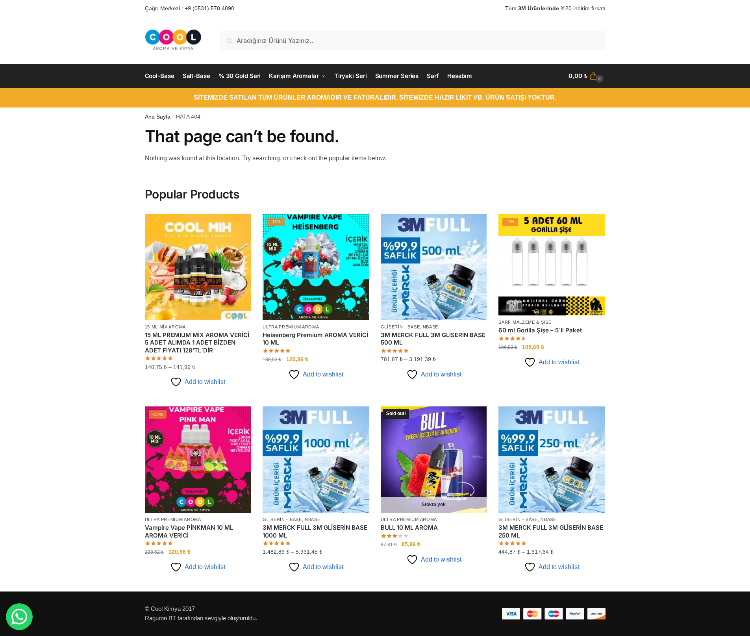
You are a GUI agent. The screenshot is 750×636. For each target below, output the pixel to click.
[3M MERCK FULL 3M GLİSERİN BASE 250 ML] (551, 459)
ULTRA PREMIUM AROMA (291, 326)
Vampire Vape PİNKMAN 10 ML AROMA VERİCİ (189, 531)
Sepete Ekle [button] (315, 397)
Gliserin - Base (400, 326)
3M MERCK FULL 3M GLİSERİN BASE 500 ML (433, 339)
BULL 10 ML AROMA (409, 527)
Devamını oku (433, 582)
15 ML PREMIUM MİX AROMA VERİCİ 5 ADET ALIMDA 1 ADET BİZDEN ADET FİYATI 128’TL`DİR (197, 342)
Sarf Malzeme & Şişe (524, 322)
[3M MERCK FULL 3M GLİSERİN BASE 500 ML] (434, 267)
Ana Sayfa (157, 117)
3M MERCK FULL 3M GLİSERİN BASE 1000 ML (315, 531)
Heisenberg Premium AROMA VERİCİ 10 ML (315, 339)
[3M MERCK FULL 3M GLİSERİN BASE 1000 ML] (316, 459)
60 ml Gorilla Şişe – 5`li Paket (540, 330)
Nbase (431, 326)
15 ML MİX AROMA (165, 326)
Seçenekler (198, 397)
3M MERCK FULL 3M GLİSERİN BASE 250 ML (550, 531)
